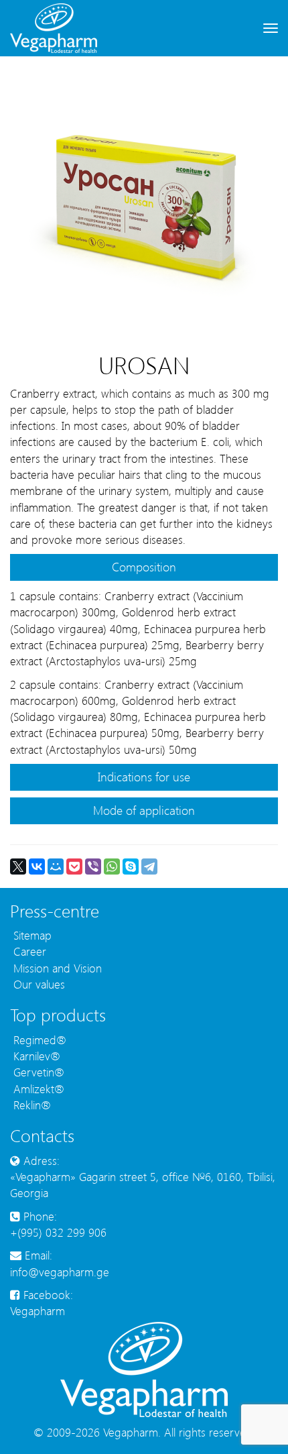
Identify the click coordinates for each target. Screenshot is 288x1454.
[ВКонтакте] (37, 866)
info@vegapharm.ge (59, 1271)
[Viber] (93, 866)
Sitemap (31, 935)
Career (28, 951)
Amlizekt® (37, 1088)
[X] (18, 866)
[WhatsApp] (112, 866)
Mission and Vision (56, 967)
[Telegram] (149, 866)
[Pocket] (74, 866)
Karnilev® (35, 1055)
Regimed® (38, 1039)
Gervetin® (37, 1071)
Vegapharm (37, 1310)
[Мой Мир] (56, 866)
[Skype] (131, 866)
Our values (37, 983)
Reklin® (30, 1104)
